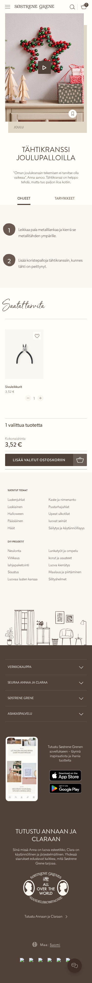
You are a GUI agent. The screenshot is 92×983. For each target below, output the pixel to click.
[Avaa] (8, 7)
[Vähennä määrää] (28, 398)
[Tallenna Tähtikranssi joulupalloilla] (72, 114)
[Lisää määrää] (40, 398)
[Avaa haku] (72, 7)
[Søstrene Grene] (34, 6)
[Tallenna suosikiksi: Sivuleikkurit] (37, 336)
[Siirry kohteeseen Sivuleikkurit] (24, 354)
